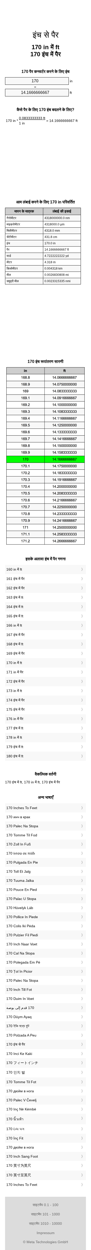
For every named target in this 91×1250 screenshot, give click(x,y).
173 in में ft (14, 691)
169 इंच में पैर (15, 653)
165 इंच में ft (14, 616)
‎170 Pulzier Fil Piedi (22, 935)
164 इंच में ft (14, 607)
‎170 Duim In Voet (20, 999)
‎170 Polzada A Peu (21, 1035)
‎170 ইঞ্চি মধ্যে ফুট (17, 1026)
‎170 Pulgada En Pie (22, 862)
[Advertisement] (45, 12)
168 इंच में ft (14, 644)
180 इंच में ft (14, 756)
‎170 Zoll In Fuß (18, 844)
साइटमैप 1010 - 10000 (45, 1223)
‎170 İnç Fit (14, 1138)
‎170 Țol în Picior (19, 971)
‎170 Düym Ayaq (19, 1017)
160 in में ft (14, 569)
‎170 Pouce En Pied (21, 890)
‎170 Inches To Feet (21, 808)
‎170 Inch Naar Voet (21, 944)
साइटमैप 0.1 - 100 (45, 1205)
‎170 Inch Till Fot (19, 990)
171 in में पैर (14, 672)
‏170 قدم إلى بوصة (20, 1008)
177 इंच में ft (14, 728)
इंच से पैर (46, 34)
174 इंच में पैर (15, 700)
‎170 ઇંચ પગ (15, 1129)
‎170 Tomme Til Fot (21, 1082)
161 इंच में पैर (15, 579)
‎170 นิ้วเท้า (15, 1119)
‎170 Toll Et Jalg (18, 871)
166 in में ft (14, 625)
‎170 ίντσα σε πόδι (20, 853)
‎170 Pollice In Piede (22, 917)
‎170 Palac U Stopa (21, 899)
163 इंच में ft (14, 597)
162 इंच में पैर (15, 588)
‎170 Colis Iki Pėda (20, 926)
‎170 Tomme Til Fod (21, 835)
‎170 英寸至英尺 (18, 1175)
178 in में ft (14, 737)
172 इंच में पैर (15, 681)
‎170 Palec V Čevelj (21, 1100)
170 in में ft (14, 663)
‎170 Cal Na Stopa (20, 953)
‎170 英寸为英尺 (18, 1165)
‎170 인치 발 (15, 1072)
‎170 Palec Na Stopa (22, 826)
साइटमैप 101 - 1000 (45, 1214)
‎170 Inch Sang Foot (22, 1156)
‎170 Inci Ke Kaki (19, 1054)
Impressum (46, 1233)
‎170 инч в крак (18, 817)
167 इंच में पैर (15, 635)
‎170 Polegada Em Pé (23, 962)
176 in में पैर (14, 719)
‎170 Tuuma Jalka (20, 881)
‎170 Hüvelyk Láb (19, 908)
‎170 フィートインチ (22, 1063)
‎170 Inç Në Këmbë (21, 1109)
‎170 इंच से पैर (15, 1044)
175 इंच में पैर (15, 709)
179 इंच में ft (14, 747)
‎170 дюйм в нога (20, 1091)
